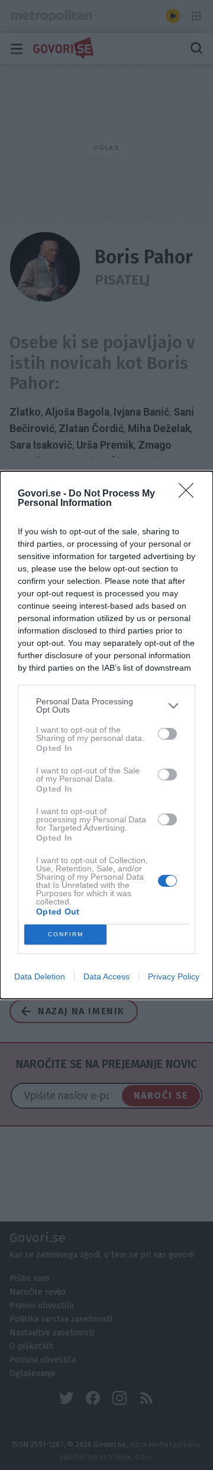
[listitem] (106, 705)
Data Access (106, 976)
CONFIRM (65, 934)
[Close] (190, 494)
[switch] (167, 734)
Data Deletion (39, 976)
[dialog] (106, 735)
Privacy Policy (173, 976)
